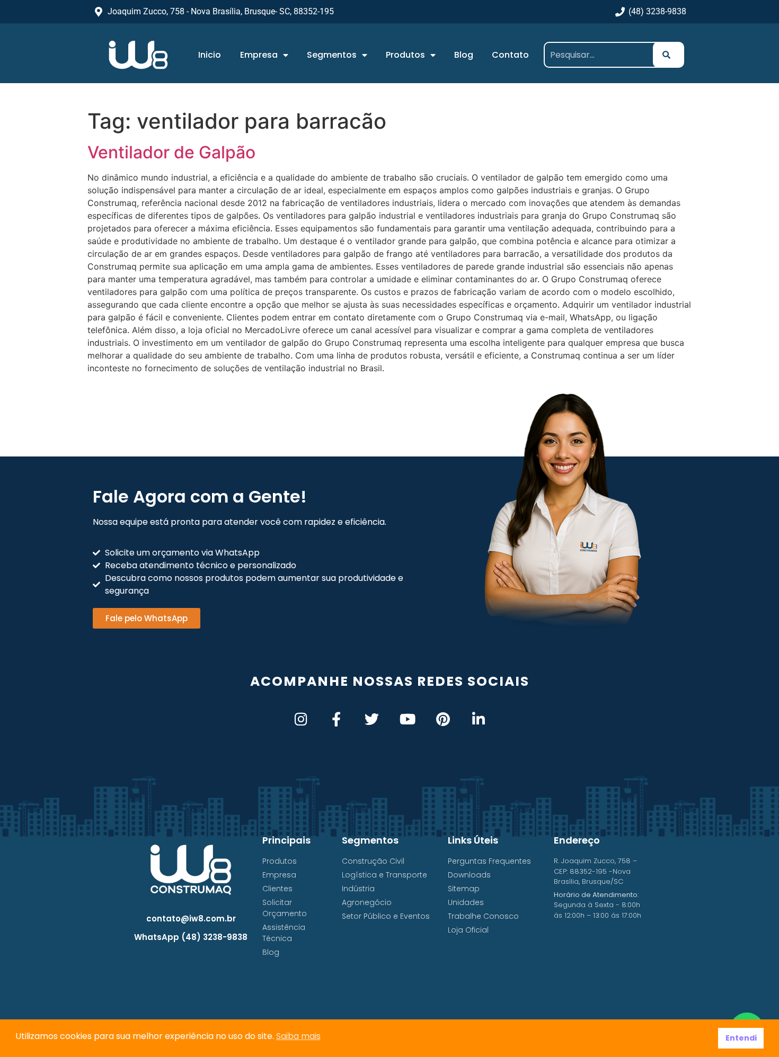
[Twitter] (372, 719)
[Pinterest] (443, 719)
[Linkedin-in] (478, 719)
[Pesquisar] (668, 55)
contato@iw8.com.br (191, 918)
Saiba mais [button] (298, 1036)
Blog (463, 55)
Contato (510, 55)
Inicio (209, 55)
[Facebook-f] (336, 719)
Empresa (259, 55)
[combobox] (602, 55)
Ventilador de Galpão (171, 152)
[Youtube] (407, 719)
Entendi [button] (741, 1038)
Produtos (405, 55)
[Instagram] (301, 719)
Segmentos (332, 55)
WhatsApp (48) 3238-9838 (190, 937)
